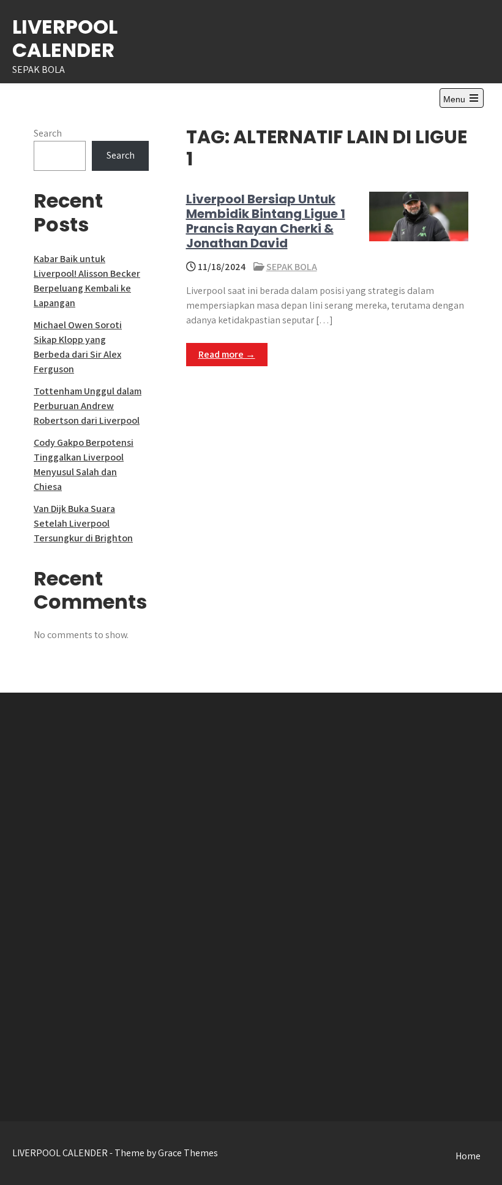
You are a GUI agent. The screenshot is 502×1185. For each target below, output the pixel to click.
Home (468, 1155)
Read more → (226, 354)
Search (48, 133)
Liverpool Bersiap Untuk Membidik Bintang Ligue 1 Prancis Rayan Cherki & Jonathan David (265, 221)
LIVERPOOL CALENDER (65, 38)
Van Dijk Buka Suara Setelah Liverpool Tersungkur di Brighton (83, 523)
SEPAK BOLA (291, 266)
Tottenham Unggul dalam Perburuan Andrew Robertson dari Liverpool (87, 406)
